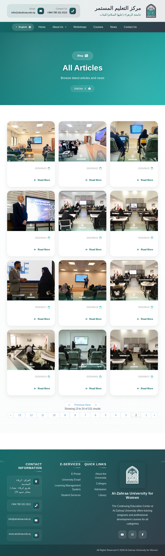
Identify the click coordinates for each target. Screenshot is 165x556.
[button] (59, 27)
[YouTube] (122, 534)
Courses (98, 27)
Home (42, 27)
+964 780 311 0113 (20, 504)
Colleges (101, 483)
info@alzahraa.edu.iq (19, 519)
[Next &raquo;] (11, 415)
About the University (100, 475)
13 (19, 415)
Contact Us (130, 27)
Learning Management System (68, 487)
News (113, 27)
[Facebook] (142, 534)
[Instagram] (132, 534)
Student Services (71, 495)
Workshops (79, 27)
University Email (71, 479)
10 (54, 415)
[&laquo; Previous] (154, 415)
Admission (100, 489)
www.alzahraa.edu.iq (19, 533)
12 (31, 415)
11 (42, 415)
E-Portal (76, 473)
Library (102, 495)
